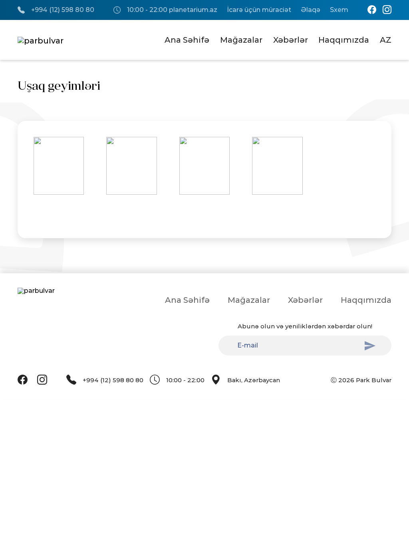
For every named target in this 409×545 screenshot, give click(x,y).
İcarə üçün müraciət (259, 10)
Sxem (339, 10)
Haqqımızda (343, 40)
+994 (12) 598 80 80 (62, 10)
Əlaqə (310, 10)
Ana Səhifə (187, 40)
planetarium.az (193, 10)
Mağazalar (241, 40)
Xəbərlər (290, 40)
